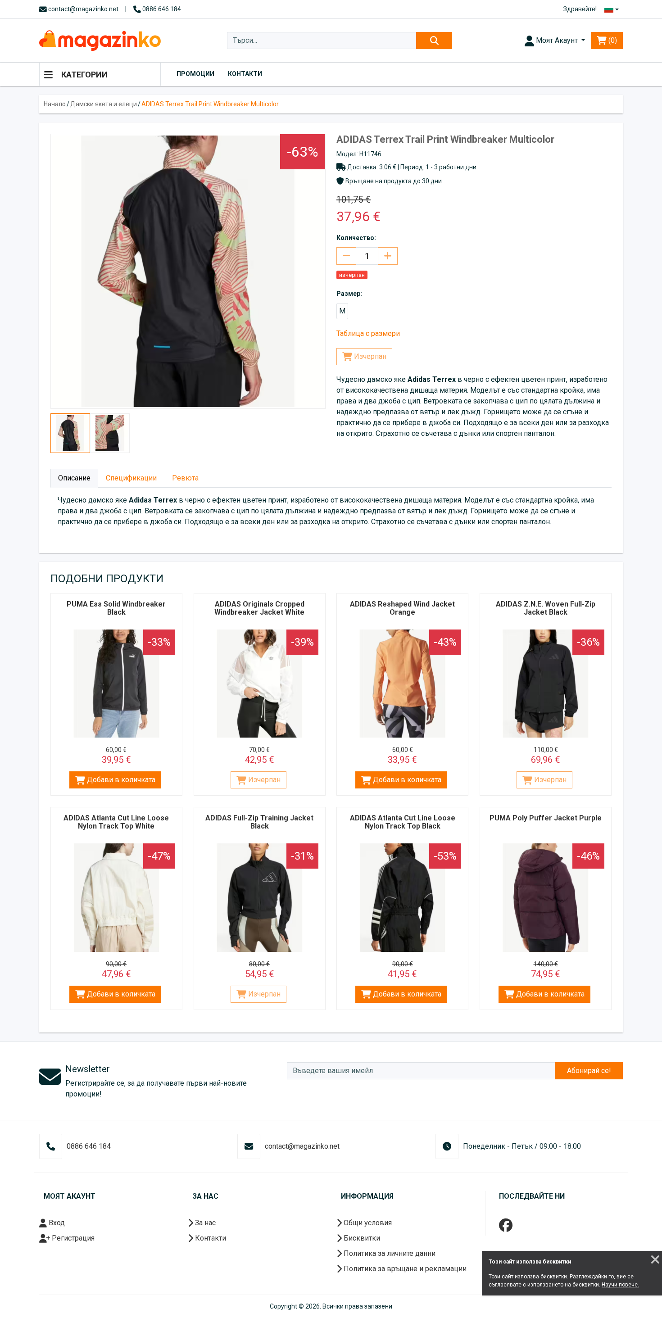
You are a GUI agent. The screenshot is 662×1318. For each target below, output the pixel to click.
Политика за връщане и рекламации (404, 1268)
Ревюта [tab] (185, 478)
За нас (204, 1222)
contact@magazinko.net (82, 9)
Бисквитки (361, 1238)
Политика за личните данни (388, 1253)
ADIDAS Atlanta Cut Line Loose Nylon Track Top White (116, 822)
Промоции (195, 73)
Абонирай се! (589, 1070)
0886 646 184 (161, 9)
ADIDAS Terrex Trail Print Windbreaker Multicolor (210, 104)
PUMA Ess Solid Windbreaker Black (116, 608)
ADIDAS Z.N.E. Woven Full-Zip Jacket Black (545, 608)
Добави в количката (120, 779)
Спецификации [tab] (131, 478)
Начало (55, 104)
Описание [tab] (74, 478)
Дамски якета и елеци (103, 104)
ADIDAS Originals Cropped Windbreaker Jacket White (259, 608)
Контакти (245, 73)
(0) (612, 40)
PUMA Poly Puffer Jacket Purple (546, 818)
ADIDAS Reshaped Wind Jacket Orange (402, 608)
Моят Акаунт (557, 40)
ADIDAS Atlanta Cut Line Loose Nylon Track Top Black (402, 822)
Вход (56, 1222)
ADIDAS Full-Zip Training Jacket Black (259, 822)
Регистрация (72, 1238)
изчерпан (352, 275)
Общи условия (367, 1222)
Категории (83, 74)
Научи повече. (620, 1285)
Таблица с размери (368, 333)
